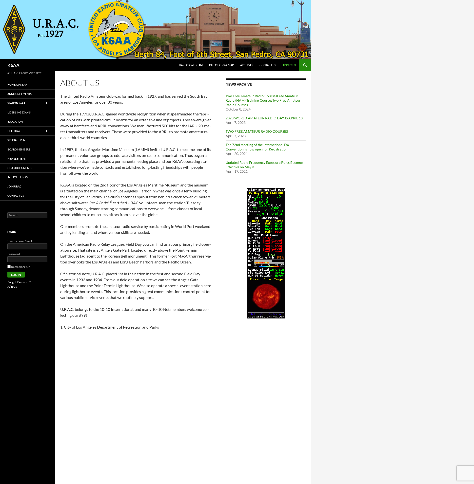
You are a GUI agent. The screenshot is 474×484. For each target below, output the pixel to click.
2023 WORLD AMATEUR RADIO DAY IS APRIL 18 (264, 118)
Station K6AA (16, 103)
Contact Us (267, 65)
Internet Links (17, 177)
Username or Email (19, 241)
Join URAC (14, 186)
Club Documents (19, 167)
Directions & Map (221, 65)
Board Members (18, 149)
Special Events (17, 140)
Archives (246, 65)
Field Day (13, 130)
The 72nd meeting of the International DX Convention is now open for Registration (257, 147)
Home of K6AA (17, 84)
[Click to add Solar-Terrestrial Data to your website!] (266, 253)
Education (15, 121)
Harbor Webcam (191, 65)
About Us (289, 65)
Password (13, 254)
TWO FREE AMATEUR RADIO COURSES (257, 131)
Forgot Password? (19, 282)
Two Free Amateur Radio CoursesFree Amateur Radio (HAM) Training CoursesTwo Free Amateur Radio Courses (263, 100)
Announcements (19, 93)
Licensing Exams (19, 112)
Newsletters (16, 158)
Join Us (12, 286)
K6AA (13, 65)
